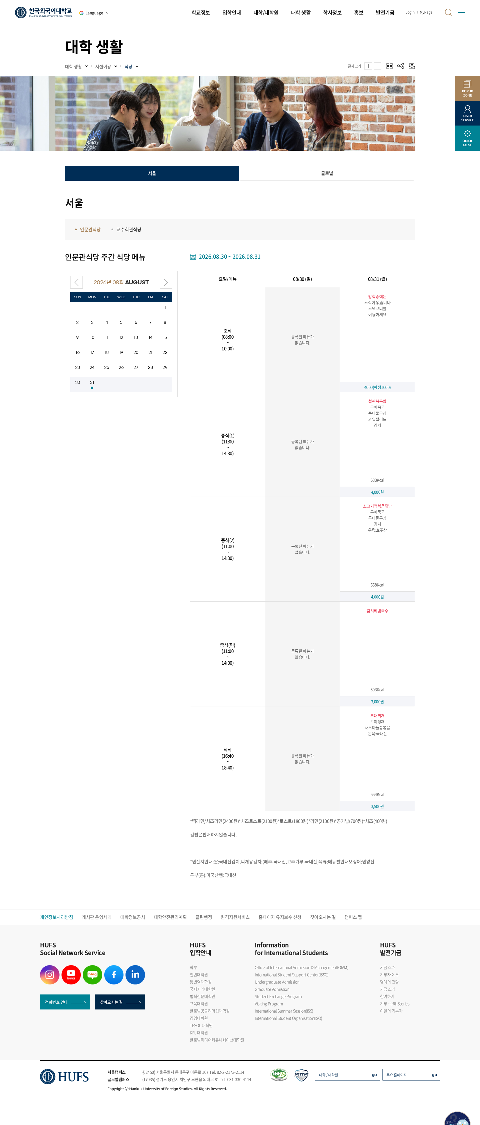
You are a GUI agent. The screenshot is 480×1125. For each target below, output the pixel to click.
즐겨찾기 (389, 66)
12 (121, 337)
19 (121, 352)
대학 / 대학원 (328, 1074)
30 (77, 382)
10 (92, 337)
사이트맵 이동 (461, 12)
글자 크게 (368, 66)
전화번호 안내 (56, 1002)
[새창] (50, 968)
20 (136, 352)
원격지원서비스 (235, 917)
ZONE (467, 93)
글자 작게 (377, 66)
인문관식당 (90, 229)
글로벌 (327, 173)
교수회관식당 (128, 229)
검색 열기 (448, 12)
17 (92, 352)
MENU (467, 143)
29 (164, 367)
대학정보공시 (132, 917)
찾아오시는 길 (323, 917)
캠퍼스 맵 (353, 917)
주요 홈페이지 (396, 1074)
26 (121, 367)
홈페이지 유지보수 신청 (280, 917)
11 (106, 337)
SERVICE (467, 118)
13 (136, 337)
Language (94, 13)
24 (92, 367)
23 (77, 367)
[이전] (76, 282)
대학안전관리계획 (170, 917)
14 (150, 337)
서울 (152, 173)
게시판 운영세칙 (97, 917)
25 (106, 367)
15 (165, 337)
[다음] (166, 282)
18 (107, 352)
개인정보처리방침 (56, 917)
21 (150, 352)
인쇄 (410, 66)
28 (150, 367)
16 (78, 352)
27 (136, 367)
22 (164, 352)
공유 (400, 66)
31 (92, 382)
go (374, 1074)
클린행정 (204, 917)
